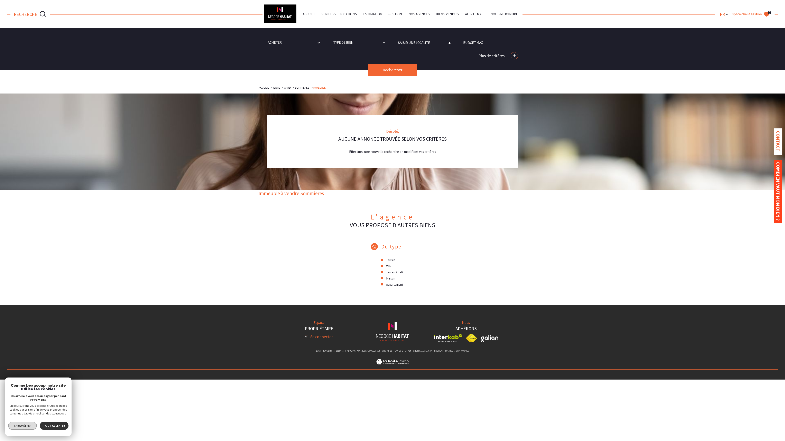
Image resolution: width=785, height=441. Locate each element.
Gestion (395, 14)
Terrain (390, 260)
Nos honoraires (384, 351)
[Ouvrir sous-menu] (335, 14)
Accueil (309, 14)
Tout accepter (54, 426)
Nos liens (438, 351)
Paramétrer (22, 426)
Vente (276, 87)
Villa (388, 266)
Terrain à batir (395, 272)
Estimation (372, 14)
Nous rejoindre (504, 14)
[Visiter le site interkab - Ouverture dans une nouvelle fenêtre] (448, 338)
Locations (348, 14)
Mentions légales (416, 351)
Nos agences (419, 14)
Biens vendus (447, 14)
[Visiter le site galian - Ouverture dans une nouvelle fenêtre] (489, 338)
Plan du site (400, 351)
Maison (390, 278)
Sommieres (302, 87)
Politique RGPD (452, 351)
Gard (287, 87)
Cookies (465, 351)
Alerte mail (474, 14)
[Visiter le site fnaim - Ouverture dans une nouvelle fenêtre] (471, 338)
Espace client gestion (746, 14)
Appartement (394, 284)
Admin (429, 351)
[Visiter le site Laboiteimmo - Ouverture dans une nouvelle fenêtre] (392, 366)
